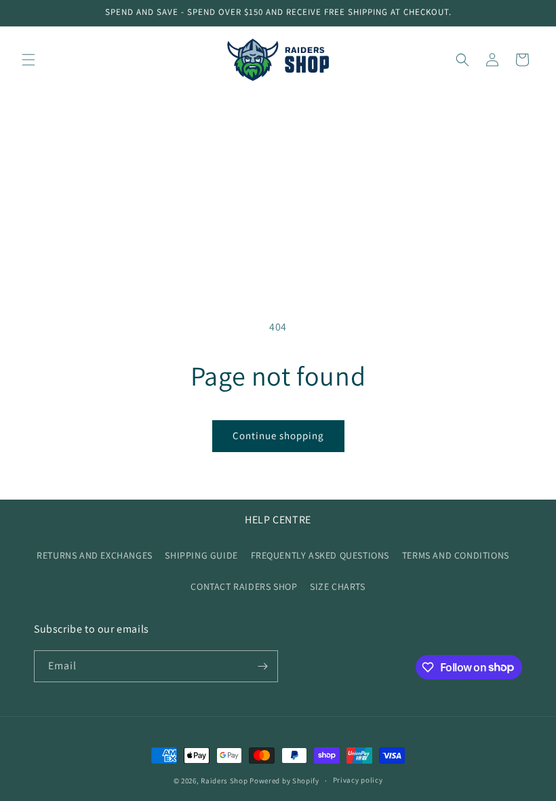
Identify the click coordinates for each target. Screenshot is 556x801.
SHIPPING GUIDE (201, 555)
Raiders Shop (224, 780)
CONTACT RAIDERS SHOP (244, 586)
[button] (28, 60)
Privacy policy (358, 780)
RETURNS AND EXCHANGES (95, 555)
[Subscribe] (262, 666)
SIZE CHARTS (337, 586)
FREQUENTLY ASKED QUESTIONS (320, 555)
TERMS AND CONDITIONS (455, 555)
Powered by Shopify (284, 780)
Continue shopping (278, 435)
